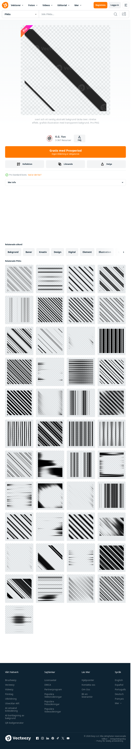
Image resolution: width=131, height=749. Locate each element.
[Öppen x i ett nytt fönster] (63, 738)
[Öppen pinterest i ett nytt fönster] (52, 738)
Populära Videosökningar (52, 710)
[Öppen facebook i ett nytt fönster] (37, 738)
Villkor (102, 738)
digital (72, 252)
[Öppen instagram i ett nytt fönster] (42, 738)
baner (29, 252)
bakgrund (13, 252)
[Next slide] (118, 252)
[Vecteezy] (5, 5)
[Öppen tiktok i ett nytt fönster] (58, 738)
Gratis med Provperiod (66, 152)
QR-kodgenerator (14, 722)
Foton (31, 5)
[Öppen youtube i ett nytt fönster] (68, 738)
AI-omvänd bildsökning (11, 709)
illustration (105, 252)
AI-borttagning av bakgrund (14, 717)
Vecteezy (9, 684)
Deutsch (116, 694)
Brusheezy (10, 680)
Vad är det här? (34, 174)
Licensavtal (49, 680)
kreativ (43, 252)
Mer (76, 5)
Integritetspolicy (115, 738)
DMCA (47, 684)
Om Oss (84, 689)
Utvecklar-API (12, 703)
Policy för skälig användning (107, 740)
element (87, 252)
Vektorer (16, 5)
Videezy (9, 689)
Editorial (62, 5)
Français (116, 698)
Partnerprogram (52, 689)
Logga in (115, 5)
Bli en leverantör (85, 695)
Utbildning (11, 698)
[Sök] (115, 14)
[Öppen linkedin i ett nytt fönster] (47, 738)
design (57, 252)
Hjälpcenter (86, 680)
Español (116, 684)
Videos (46, 5)
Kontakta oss (87, 684)
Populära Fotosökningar (51, 703)
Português (117, 689)
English (116, 680)
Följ (79, 140)
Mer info (12, 182)
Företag (9, 694)
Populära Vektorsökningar (52, 695)
